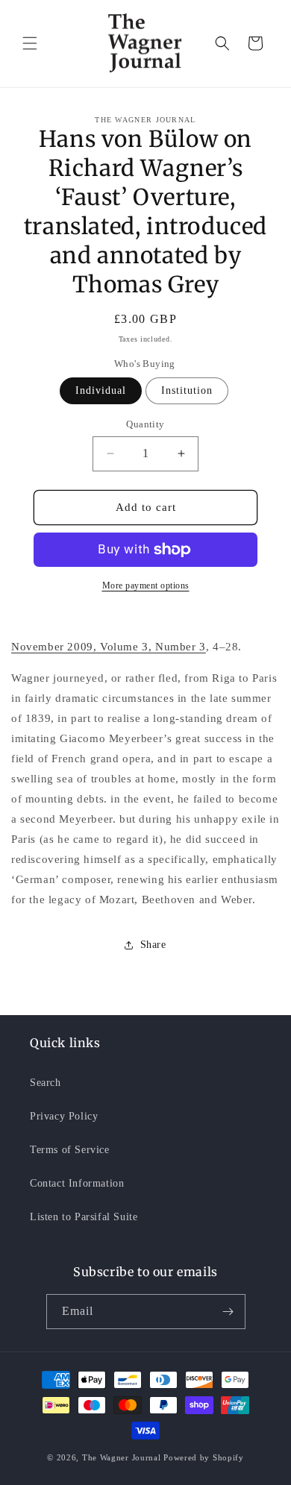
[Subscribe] (228, 1311)
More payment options (146, 585)
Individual (100, 390)
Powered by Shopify (203, 1457)
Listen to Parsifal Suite (83, 1216)
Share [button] (153, 944)
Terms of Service (70, 1149)
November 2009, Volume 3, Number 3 (108, 647)
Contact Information (77, 1183)
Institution (187, 390)
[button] (29, 43)
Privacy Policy (64, 1116)
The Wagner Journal (121, 1457)
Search (45, 1082)
